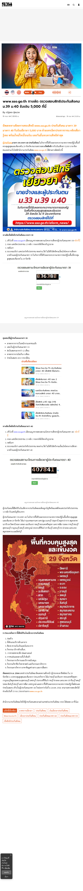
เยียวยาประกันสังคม (28, 716)
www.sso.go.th (19, 240)
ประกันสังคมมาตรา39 (69, 716)
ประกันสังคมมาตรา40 (48, 716)
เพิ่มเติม (7, 868)
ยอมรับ (6, 872)
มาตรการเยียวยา (25, 710)
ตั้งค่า (6, 877)
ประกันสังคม (41, 710)
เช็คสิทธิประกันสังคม (12, 721)
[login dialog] (79, 5)
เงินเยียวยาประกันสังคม (58, 710)
